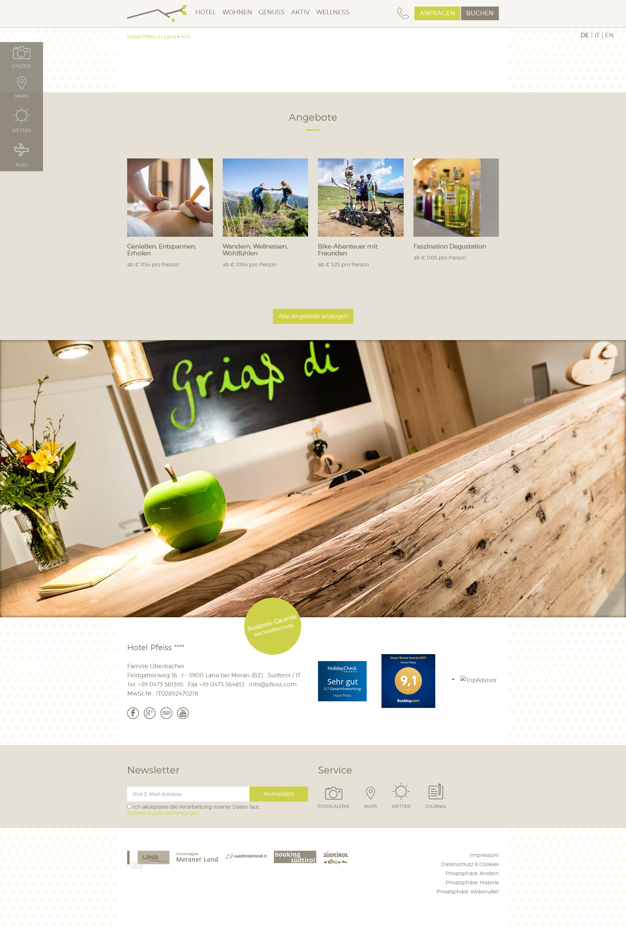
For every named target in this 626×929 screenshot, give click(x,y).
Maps (370, 806)
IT (597, 35)
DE (585, 35)
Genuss (272, 12)
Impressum (484, 855)
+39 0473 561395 (160, 684)
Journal (436, 806)
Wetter (401, 806)
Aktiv (300, 12)
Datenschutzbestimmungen (163, 813)
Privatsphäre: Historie (472, 882)
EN (609, 35)
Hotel (205, 12)
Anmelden (278, 793)
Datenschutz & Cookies (470, 864)
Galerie (21, 65)
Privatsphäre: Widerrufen (468, 892)
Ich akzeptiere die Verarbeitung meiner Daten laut (193, 810)
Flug (22, 164)
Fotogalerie (334, 806)
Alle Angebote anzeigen (313, 316)
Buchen (480, 13)
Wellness (333, 12)
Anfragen (437, 13)
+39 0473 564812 (222, 684)
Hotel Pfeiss (342, 695)
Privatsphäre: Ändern (472, 873)
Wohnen (237, 12)
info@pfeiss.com (273, 684)
